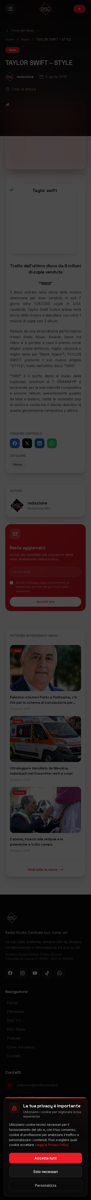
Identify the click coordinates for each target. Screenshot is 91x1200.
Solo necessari (45, 1171)
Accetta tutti (45, 1158)
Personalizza (45, 1185)
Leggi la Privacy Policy (52, 1145)
